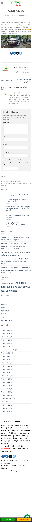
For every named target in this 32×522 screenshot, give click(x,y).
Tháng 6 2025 (5, 366)
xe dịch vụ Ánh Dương (8, 237)
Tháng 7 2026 (5, 333)
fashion (6, 283)
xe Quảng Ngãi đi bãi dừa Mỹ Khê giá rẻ (18, 195)
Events (3, 304)
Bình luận (28, 107)
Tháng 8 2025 (5, 359)
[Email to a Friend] (17, 53)
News (3, 307)
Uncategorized (5, 320)
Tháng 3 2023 (5, 392)
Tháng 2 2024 (5, 382)
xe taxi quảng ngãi (6, 80)
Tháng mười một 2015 (8, 398)
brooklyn (3, 283)
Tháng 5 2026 (5, 340)
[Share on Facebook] (11, 53)
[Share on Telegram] (20, 53)
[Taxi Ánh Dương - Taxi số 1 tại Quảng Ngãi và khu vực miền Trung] (16, 3)
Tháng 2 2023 (5, 395)
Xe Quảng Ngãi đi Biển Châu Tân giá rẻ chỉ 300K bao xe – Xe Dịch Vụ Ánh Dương (16, 270)
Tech (2, 317)
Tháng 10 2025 (5, 353)
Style (2, 314)
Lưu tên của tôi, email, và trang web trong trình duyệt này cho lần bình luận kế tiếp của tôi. (15, 162)
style (10, 283)
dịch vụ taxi (16, 8)
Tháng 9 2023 (5, 389)
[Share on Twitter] (14, 53)
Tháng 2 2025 (5, 379)
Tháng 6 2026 (5, 337)
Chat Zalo (8, 519)
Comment (8, 203)
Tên (4, 136)
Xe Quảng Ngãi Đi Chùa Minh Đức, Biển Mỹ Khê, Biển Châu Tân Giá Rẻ (18, 223)
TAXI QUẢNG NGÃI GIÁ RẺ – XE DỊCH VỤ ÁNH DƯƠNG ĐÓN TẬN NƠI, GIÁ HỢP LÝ (18, 208)
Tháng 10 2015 (5, 402)
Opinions (4, 310)
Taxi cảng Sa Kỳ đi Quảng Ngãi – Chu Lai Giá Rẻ (17, 216)
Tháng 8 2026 (5, 330)
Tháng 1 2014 (5, 405)
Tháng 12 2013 (5, 408)
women (13, 283)
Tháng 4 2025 (5, 372)
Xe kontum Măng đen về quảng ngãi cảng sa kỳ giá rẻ (17, 200)
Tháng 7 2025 (5, 363)
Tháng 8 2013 (5, 411)
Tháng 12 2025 (5, 346)
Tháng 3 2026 (5, 343)
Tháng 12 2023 (5, 385)
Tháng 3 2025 (5, 375)
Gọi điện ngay (23, 519)
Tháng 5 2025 (5, 369)
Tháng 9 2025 (5, 356)
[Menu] (2, 3)
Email (5, 144)
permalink (15, 60)
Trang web (6, 152)
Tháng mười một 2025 (8, 350)
